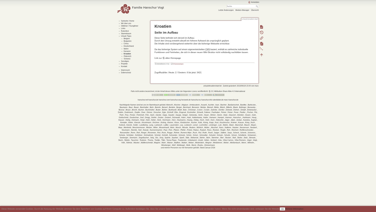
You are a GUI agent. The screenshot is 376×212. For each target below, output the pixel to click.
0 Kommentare (178, 64)
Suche (257, 6)
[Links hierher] (261, 38)
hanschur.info (206, 100)
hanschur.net (143, 100)
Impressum (125, 70)
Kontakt (124, 66)
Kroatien (127, 54)
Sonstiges (125, 61)
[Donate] (170, 95)
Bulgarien (127, 41)
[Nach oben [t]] (261, 55)
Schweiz (127, 59)
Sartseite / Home (127, 21)
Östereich (127, 56)
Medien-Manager (242, 10)
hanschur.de (153, 100)
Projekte (124, 64)
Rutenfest (125, 31)
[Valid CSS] (206, 95)
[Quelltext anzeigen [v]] (261, 27)
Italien (126, 49)
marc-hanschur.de (231, 100)
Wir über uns (126, 23)
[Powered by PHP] (182, 95)
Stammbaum (126, 34)
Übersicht (255, 10)
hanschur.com (164, 100)
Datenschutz (126, 73)
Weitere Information (294, 209)
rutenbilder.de (218, 100)
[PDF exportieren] (261, 43)
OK (282, 209)
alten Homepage (173, 58)
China (126, 44)
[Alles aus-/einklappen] (261, 49)
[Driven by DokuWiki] (218, 95)
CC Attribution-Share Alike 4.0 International (228, 91)
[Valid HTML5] (194, 95)
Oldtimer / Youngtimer (129, 26)
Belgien (127, 39)
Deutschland (129, 46)
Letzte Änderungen (226, 10)
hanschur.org (175, 100)
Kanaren (127, 51)
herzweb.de (186, 100)
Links (123, 28)
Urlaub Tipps (126, 36)
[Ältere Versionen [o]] (261, 32)
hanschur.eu (196, 100)
